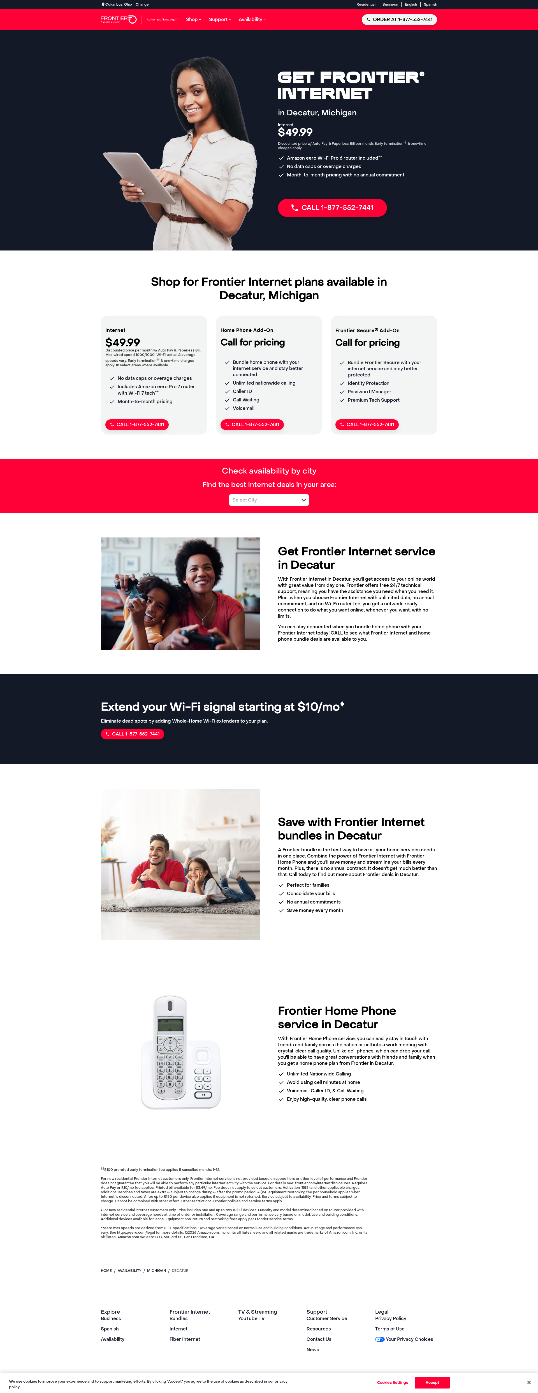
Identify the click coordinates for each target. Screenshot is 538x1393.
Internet (178, 1329)
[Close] (529, 1382)
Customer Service (327, 1318)
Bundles (179, 1318)
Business (390, 4)
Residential (365, 4)
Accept (432, 1382)
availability (129, 1270)
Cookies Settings (392, 1382)
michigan (156, 1270)
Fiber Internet (185, 1339)
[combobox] (262, 500)
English (411, 4)
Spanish (430, 4)
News (313, 1350)
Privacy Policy (390, 1318)
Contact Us (319, 1339)
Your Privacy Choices (409, 1339)
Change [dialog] (142, 4)
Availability (112, 1339)
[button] (304, 500)
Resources (319, 1329)
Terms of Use (390, 1329)
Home (106, 1270)
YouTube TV (251, 1318)
